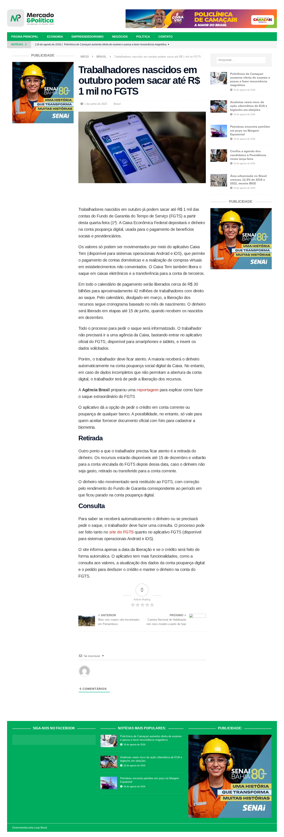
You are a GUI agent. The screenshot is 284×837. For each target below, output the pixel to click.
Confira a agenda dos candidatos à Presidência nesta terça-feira (248, 154)
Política (143, 36)
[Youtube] (273, 44)
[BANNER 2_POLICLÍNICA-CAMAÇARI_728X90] (201, 25)
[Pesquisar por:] (241, 60)
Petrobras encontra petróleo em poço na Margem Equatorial (250, 130)
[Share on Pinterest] (137, 194)
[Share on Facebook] (116, 194)
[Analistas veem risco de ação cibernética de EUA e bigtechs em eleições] (218, 106)
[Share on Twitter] (126, 194)
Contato (165, 36)
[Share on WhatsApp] (157, 194)
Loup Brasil (40, 827)
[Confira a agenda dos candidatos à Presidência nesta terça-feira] (218, 155)
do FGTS (125, 532)
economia (55, 36)
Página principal (24, 36)
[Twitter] (266, 44)
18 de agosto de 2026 (244, 90)
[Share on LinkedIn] (147, 194)
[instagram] (258, 44)
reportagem (147, 390)
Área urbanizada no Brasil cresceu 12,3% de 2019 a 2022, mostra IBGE (248, 179)
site (112, 532)
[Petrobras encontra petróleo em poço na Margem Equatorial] (218, 131)
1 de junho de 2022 (95, 103)
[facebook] (251, 44)
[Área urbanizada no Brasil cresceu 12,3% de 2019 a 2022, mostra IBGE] (218, 180)
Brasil (117, 103)
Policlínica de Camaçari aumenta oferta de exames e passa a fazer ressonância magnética (151, 738)
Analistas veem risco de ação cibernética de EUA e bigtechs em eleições (248, 105)
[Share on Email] (168, 194)
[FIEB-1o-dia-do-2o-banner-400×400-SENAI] (43, 120)
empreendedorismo (88, 36)
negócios (120, 36)
